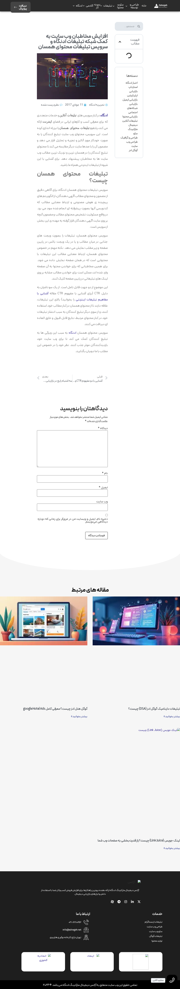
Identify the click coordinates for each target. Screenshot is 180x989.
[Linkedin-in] (132, 901)
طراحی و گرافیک (129, 138)
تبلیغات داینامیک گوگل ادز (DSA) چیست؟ (154, 708)
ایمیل (103, 487)
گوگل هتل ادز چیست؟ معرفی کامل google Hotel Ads (55, 708)
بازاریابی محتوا (130, 117)
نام (105, 473)
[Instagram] (125, 901)
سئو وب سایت (155, 931)
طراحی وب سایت (132, 144)
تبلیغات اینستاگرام (153, 922)
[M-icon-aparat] (112, 901)
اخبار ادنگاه (132, 83)
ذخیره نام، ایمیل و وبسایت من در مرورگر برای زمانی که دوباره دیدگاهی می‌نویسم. (73, 520)
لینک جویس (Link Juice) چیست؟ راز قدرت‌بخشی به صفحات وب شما (139, 840)
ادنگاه (72, 332)
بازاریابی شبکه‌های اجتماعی (132, 108)
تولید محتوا (157, 941)
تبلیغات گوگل (155, 936)
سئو (135, 133)
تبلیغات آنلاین (130, 121)
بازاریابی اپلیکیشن (132, 93)
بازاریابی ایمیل (130, 100)
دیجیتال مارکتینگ (133, 127)
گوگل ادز (133, 150)
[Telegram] (119, 901)
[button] (119, 41)
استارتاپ (133, 87)
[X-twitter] (139, 901)
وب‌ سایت (102, 501)
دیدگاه (103, 428)
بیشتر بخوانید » (172, 716)
